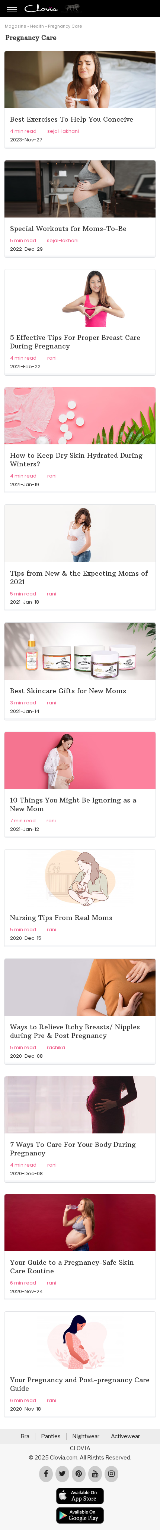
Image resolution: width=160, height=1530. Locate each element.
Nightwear (85, 1436)
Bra (24, 1436)
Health (37, 26)
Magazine (15, 26)
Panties (51, 1436)
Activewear (125, 1436)
